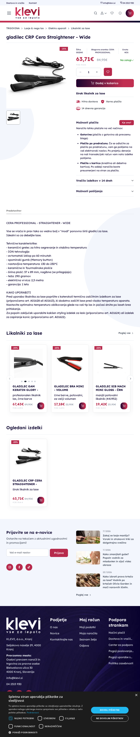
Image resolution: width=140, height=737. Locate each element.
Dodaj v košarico (106, 83)
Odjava (84, 645)
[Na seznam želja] (108, 72)
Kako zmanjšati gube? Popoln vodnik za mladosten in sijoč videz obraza (117, 560)
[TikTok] (28, 567)
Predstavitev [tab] (13, 210)
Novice (54, 633)
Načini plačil (117, 632)
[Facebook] (19, 567)
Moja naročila (88, 633)
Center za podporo (121, 645)
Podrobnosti (33, 712)
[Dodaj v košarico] (40, 405)
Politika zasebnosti (121, 663)
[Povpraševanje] (120, 13)
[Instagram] (9, 567)
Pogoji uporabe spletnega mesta (121, 657)
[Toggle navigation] (8, 13)
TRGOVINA (13, 28)
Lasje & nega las (34, 28)
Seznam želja (88, 639)
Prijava (59, 553)
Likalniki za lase (80, 28)
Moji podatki (87, 627)
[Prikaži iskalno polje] (96, 13)
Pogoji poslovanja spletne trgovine (121, 651)
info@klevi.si (109, 3)
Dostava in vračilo (15, 3)
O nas (54, 627)
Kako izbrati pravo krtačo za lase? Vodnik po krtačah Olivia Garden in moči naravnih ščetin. (118, 582)
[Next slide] (130, 378)
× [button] (136, 695)
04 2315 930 (128, 3)
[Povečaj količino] (97, 72)
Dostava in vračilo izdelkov (121, 638)
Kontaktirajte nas (61, 639)
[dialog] (70, 714)
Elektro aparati (57, 28)
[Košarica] (130, 13)
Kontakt (33, 3)
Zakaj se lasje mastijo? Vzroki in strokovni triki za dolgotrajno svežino (118, 539)
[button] (104, 13)
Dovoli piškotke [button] (110, 710)
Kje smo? (126, 122)
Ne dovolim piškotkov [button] (109, 718)
